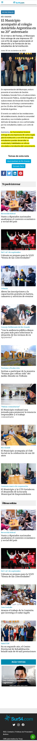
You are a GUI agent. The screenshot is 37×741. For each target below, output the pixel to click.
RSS (4, 732)
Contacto (11, 732)
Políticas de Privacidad (23, 732)
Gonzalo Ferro (18, 166)
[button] (3, 676)
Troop (20, 739)
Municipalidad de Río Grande (18, 161)
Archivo (5, 734)
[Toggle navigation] (2, 2)
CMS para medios (9, 739)
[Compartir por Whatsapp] (33, 736)
